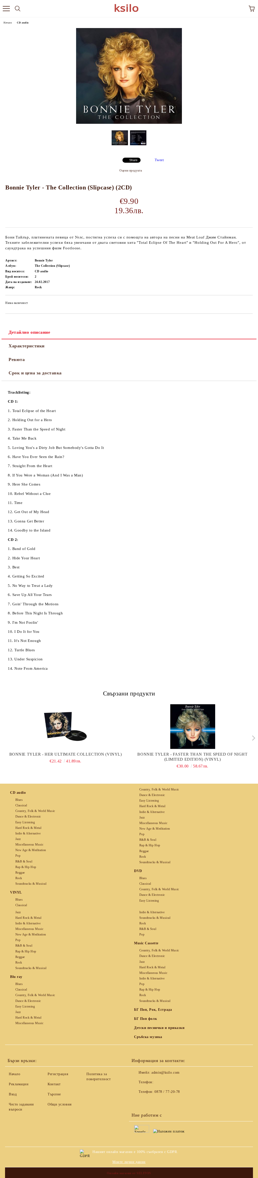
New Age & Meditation (30, 850)
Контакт (54, 1084)
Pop (17, 855)
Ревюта (17, 359)
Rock (18, 878)
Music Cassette (146, 943)
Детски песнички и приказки (159, 1028)
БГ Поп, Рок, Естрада (153, 1010)
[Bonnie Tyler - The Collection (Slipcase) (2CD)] (129, 123)
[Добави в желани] (245, 304)
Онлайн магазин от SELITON (129, 1173)
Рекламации (19, 1084)
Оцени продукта (130, 170)
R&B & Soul (23, 861)
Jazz (18, 839)
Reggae (20, 872)
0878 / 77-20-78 (167, 1092)
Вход (13, 1094)
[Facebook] (138, 1102)
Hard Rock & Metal (28, 828)
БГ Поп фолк (145, 1019)
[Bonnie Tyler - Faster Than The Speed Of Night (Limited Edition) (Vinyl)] (192, 726)
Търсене (54, 1094)
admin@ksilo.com (165, 1072)
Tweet (159, 160)
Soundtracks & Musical (30, 883)
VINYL (16, 892)
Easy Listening (25, 822)
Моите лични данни (129, 1162)
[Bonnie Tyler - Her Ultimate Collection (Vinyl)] (65, 726)
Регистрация (58, 1074)
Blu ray (16, 977)
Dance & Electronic (28, 816)
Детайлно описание (29, 332)
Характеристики (27, 345)
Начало (8, 22)
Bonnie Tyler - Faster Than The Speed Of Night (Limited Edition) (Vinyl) (192, 756)
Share (133, 160)
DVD (138, 871)
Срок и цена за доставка (35, 372)
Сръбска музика (148, 1037)
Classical (21, 805)
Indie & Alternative (28, 833)
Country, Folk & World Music (35, 811)
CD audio (22, 22)
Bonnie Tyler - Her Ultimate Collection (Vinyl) (65, 754)
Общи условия (60, 1104)
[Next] (252, 737)
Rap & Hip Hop (25, 867)
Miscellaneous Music (29, 844)
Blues (19, 800)
